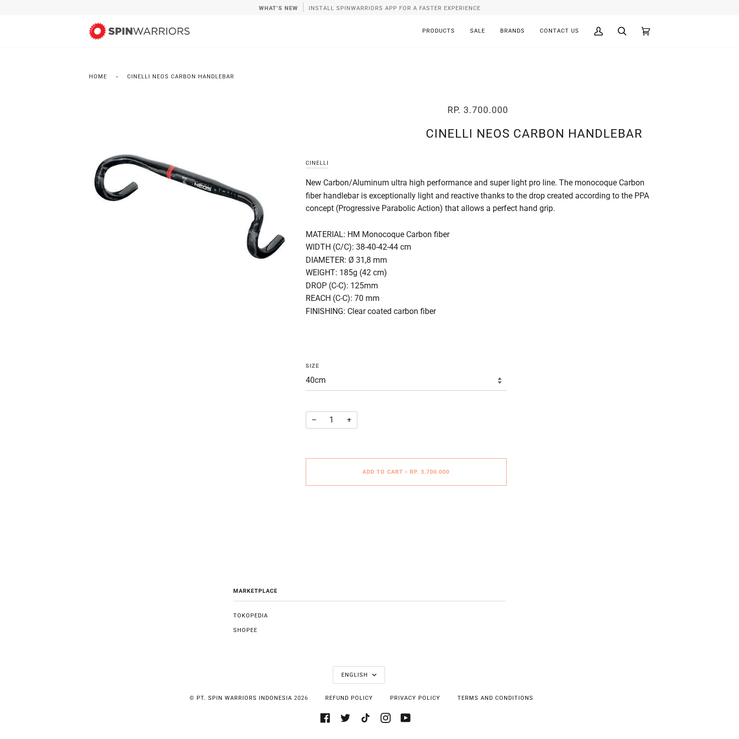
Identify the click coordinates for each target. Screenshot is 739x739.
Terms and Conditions (495, 698)
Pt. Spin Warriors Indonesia (244, 698)
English (355, 675)
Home (98, 76)
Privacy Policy (415, 698)
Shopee (245, 630)
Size (312, 366)
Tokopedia (250, 615)
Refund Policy (349, 698)
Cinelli (317, 163)
